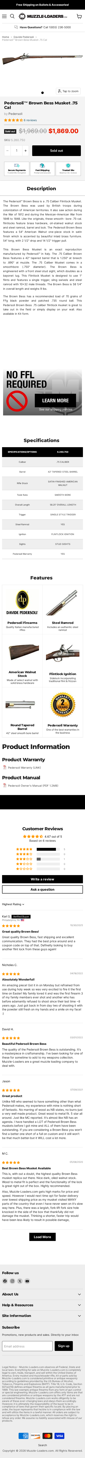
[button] (14, 120)
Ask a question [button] (42, 889)
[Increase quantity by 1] (25, 150)
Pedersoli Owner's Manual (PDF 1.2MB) (33, 785)
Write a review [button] (42, 879)
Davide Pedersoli (24, 37)
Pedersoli (15, 114)
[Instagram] (12, 1281)
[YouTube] (27, 1281)
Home (5, 37)
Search (42, 1445)
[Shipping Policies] (42, 391)
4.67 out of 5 (53, 836)
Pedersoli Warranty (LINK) (24, 767)
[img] (11, 926)
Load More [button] (42, 1237)
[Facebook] (5, 1281)
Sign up (64, 1346)
